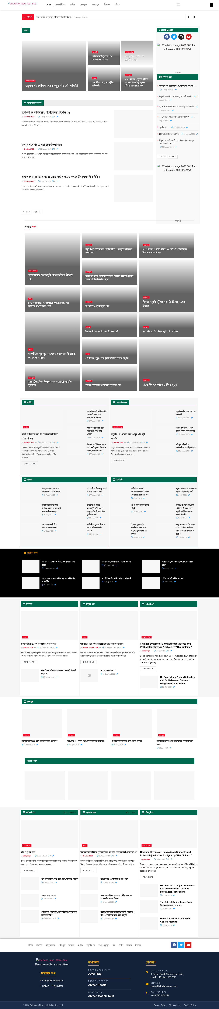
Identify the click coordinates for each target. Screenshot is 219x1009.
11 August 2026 (49, 568)
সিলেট (88, 327)
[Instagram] (181, 37)
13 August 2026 (29, 745)
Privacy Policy (160, 1005)
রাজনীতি (39, 945)
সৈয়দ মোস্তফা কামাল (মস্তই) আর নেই (102, 331)
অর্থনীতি (95, 52)
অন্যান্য (95, 4)
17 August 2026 (93, 284)
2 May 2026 (182, 518)
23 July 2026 (92, 390)
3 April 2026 (137, 537)
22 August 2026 (99, 91)
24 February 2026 (49, 918)
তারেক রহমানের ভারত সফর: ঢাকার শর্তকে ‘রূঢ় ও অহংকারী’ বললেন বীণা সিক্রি (61, 177)
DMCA (45, 986)
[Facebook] (167, 37)
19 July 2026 (93, 518)
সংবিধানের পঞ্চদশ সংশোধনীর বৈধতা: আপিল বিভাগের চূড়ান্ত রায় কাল (140, 491)
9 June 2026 (160, 651)
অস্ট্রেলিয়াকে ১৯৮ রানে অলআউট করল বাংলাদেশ (39, 741)
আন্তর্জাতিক (60, 4)
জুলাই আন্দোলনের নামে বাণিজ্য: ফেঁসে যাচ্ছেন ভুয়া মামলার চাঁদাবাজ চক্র (51, 508)
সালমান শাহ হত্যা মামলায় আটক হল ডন (116, 561)
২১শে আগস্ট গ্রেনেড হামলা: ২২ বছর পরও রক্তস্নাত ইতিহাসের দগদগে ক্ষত (136, 82)
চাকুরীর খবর (91, 945)
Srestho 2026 (33, 91)
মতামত (129, 945)
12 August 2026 (150, 311)
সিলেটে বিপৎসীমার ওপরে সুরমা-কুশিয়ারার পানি (103, 385)
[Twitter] (174, 37)
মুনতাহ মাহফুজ (146, 651)
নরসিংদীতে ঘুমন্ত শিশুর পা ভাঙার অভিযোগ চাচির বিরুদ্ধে (96, 527)
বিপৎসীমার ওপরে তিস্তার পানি (97, 306)
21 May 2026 (138, 511)
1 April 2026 (182, 537)
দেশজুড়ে (83, 4)
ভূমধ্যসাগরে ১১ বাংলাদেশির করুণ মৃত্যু (114, 879)
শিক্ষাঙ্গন (138, 945)
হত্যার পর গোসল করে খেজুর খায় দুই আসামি (51, 85)
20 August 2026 (45, 442)
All (65, 812)
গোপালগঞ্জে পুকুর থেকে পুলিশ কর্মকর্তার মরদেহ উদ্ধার (107, 358)
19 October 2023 (108, 674)
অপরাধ (25, 637)
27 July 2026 (92, 363)
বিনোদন (107, 4)
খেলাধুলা (26, 735)
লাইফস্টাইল (72, 812)
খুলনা (30, 349)
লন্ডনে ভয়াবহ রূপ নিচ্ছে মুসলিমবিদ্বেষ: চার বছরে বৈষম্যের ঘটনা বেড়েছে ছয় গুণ (108, 852)
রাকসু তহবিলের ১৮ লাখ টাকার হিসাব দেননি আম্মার (38, 643)
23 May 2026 (167, 687)
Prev (27, 212)
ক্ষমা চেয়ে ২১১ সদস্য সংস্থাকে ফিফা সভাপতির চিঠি (85, 741)
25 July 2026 (35, 390)
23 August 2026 (49, 91)
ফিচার (117, 4)
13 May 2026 (167, 909)
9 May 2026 (168, 582)
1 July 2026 (182, 495)
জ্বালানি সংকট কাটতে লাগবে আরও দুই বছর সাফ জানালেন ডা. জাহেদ (97, 414)
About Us (58, 986)
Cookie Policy (190, 1005)
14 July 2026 (93, 534)
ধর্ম (114, 945)
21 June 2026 (41, 856)
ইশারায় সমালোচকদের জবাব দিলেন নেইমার (127, 741)
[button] (60, 4)
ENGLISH (146, 637)
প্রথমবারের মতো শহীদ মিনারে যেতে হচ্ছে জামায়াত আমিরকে (101, 643)
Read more (29, 463)
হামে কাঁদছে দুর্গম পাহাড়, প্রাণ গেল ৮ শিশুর (160, 331)
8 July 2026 (137, 498)
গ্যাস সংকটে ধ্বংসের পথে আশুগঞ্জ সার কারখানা (102, 58)
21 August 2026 (132, 91)
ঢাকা (30, 299)
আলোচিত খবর (30, 81)
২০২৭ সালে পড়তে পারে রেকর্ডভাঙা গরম (134, 58)
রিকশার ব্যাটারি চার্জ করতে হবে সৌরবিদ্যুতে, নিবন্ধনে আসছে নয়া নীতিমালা (96, 447)
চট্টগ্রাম (145, 327)
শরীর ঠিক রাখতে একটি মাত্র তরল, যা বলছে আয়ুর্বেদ (59, 879)
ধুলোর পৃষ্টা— (164, 127)
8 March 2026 (48, 899)
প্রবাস (133, 812)
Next (36, 212)
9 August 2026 (35, 311)
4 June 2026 (48, 585)
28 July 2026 (149, 336)
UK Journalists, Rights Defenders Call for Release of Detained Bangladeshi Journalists (177, 680)
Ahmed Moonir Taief (90, 647)
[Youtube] (189, 37)
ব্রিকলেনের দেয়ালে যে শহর (169, 134)
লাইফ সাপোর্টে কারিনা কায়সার (172, 578)
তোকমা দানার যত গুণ (48, 895)
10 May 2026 (167, 925)
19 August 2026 (45, 181)
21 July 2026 (48, 515)
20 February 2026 (111, 647)
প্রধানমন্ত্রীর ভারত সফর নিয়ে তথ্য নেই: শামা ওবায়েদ (95, 430)
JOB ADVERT (108, 670)
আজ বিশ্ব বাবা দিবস (28, 852)
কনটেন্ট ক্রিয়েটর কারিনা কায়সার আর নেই (116, 578)
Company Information (52, 980)
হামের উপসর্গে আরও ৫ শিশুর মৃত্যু (160, 384)
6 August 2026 (73, 745)
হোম (49, 4)
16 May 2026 (108, 582)
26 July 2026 (118, 745)
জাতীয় (72, 4)
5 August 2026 (92, 311)
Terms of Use (175, 1005)
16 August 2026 (108, 882)
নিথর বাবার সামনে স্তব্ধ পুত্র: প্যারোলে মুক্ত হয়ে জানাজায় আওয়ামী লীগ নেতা (48, 304)
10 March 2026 (48, 882)
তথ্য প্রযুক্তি (104, 945)
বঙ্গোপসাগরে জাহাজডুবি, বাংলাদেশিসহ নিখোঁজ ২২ (54, 17)
